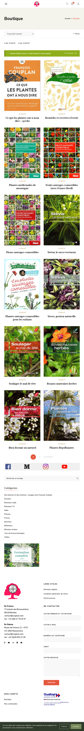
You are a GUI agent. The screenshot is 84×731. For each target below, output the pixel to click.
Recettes (7, 522)
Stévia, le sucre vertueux (62, 252)
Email (21, 642)
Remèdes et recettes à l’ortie (61, 118)
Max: (25, 43)
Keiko (6, 510)
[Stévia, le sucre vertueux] (62, 220)
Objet (46, 647)
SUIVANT (48, 457)
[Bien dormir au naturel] (22, 415)
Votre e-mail (50, 625)
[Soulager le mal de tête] (22, 351)
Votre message (51, 658)
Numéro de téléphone (54, 636)
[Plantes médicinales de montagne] (22, 153)
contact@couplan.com (13, 616)
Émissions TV (9, 506)
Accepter (76, 726)
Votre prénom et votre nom (58, 614)
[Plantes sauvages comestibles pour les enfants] (22, 284)
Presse (7, 518)
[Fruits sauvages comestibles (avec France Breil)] (62, 153)
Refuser (64, 726)
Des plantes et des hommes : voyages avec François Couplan (28, 495)
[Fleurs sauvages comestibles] (22, 220)
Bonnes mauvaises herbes (62, 383)
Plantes (7, 514)
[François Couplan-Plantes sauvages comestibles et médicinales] (36, 4)
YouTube (9, 642)
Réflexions (8, 526)
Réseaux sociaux (10, 529)
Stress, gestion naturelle (62, 316)
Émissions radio (10, 503)
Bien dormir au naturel (22, 447)
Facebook (4, 642)
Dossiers (7, 499)
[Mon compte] (78, 4)
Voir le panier (69, 53)
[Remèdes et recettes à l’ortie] (62, 85)
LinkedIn (17, 642)
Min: (10, 43)
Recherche (77, 478)
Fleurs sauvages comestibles (22, 252)
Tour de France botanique (14, 533)
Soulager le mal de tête (22, 383)
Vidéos (7, 537)
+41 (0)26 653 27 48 (16, 637)
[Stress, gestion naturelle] (62, 284)
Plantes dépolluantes (61, 447)
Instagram (13, 642)
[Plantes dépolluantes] (62, 415)
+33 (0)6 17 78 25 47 (17, 619)
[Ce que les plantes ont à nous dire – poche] (22, 85)
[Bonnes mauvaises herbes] (62, 351)
